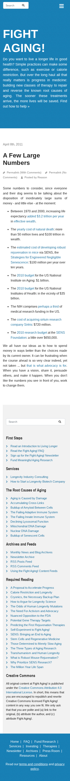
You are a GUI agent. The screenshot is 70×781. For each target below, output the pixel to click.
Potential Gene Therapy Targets (30, 620)
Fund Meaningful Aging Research (31, 460)
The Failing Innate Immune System (32, 517)
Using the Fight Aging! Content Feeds (34, 571)
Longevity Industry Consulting (29, 476)
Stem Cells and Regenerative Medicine (35, 639)
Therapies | (52, 746)
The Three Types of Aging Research (33, 648)
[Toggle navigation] (61, 5)
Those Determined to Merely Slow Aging (35, 643)
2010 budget (25, 275)
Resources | (29, 755)
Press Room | (53, 751)
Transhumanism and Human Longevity (35, 653)
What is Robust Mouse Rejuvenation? (34, 657)
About (44, 755)
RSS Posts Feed (21, 561)
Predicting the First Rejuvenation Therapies (37, 625)
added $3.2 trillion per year (45, 216)
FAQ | (29, 741)
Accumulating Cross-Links (27, 503)
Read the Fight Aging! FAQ (27, 450)
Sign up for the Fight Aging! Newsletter (34, 455)
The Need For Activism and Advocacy (34, 611)
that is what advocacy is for (46, 365)
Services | (17, 746)
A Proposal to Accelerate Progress (32, 587)
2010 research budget (32, 332)
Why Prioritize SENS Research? (31, 662)
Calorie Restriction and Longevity (31, 592)
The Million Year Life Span (26, 667)
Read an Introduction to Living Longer (34, 446)
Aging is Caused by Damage (28, 498)
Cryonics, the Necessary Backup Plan (34, 597)
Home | (16, 741)
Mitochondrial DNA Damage (28, 526)
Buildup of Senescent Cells (27, 535)
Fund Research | (47, 741)
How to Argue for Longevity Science (33, 601)
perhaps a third (48, 306)
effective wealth (24, 221)
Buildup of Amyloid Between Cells (31, 507)
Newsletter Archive (22, 557)
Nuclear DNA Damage (24, 531)
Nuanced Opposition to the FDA (30, 615)
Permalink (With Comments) (24, 172)
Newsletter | (16, 751)
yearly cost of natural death (35, 229)
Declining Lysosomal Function (29, 521)
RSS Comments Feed (24, 566)
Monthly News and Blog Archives (31, 552)
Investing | (34, 746)
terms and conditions (33, 764)
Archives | (34, 751)
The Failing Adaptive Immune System (34, 512)
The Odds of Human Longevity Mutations (36, 606)
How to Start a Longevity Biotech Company (37, 481)
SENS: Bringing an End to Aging (30, 634)
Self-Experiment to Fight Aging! (30, 629)
